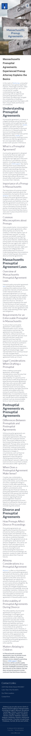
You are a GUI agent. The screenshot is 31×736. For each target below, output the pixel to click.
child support (16, 164)
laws (4, 286)
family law (16, 83)
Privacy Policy (10, 730)
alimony (5, 196)
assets (25, 125)
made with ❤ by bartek (15, 733)
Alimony (5, 570)
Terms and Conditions (19, 730)
